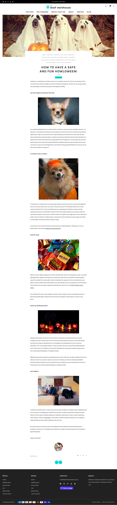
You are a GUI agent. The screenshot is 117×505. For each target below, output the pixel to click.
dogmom (71, 57)
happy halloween (70, 60)
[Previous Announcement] (42, 2)
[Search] (113, 6)
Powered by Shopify (96, 502)
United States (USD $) (8, 502)
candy (44, 54)
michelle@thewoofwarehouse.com (69, 479)
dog (62, 54)
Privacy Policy (6, 485)
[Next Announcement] (75, 2)
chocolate (50, 54)
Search (4, 479)
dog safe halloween (57, 57)
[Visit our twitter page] (13, 2)
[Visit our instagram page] (5, 2)
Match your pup (58, 12)
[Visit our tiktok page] (10, 2)
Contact (80, 12)
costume (56, 54)
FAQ (4, 488)
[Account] (106, 6)
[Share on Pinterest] (83, 455)
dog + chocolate (69, 54)
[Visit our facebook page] (3, 2)
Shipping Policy (7, 482)
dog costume (46, 57)
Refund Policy (6, 491)
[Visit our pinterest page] (8, 2)
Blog (89, 12)
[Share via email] (86, 455)
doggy (66, 57)
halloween (44, 60)
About (71, 12)
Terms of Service (7, 494)
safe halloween (66, 62)
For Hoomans (42, 12)
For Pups (29, 12)
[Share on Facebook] (78, 455)
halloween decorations (56, 60)
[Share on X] (80, 455)
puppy (58, 62)
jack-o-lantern (50, 62)
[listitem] (58, 1)
